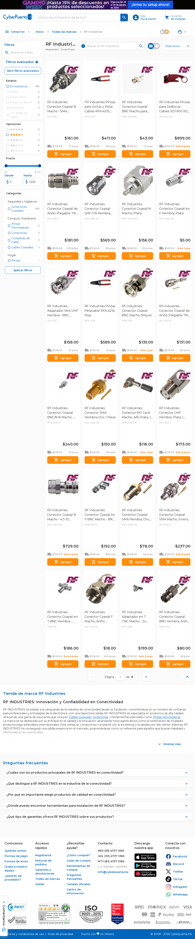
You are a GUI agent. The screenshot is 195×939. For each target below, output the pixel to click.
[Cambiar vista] (154, 46)
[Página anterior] (92, 677)
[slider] (6, 165)
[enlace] (145, 857)
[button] (91, 914)
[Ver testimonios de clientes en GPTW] (117, 914)
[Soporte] (182, 31)
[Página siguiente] (146, 677)
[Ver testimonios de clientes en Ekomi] (54, 914)
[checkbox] (16, 86)
